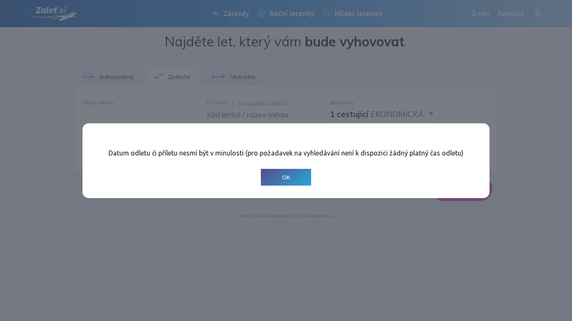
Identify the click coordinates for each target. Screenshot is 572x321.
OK (286, 177)
